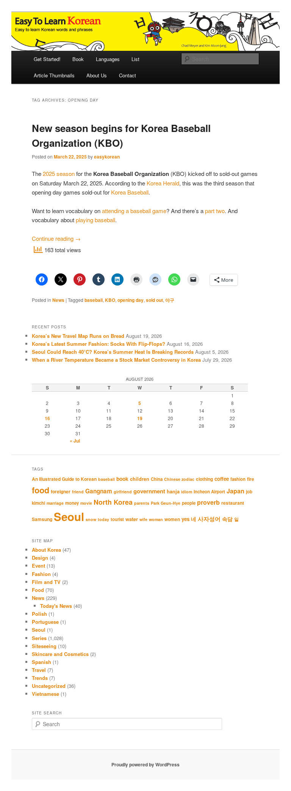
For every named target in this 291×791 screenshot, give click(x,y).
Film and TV (46, 581)
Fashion (41, 574)
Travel (39, 669)
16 (47, 418)
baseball (93, 300)
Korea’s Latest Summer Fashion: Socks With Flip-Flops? (98, 343)
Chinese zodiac (179, 479)
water (131, 519)
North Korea (113, 502)
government (149, 491)
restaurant (232, 502)
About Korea (46, 549)
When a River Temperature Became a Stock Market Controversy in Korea (116, 359)
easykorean (107, 156)
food (40, 490)
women (172, 519)
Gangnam (98, 491)
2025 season (59, 173)
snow (91, 519)
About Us (96, 75)
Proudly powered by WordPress (145, 764)
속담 (227, 519)
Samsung (42, 519)
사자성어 (209, 519)
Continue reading (56, 238)
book (122, 478)
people (189, 503)
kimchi (38, 503)
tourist (117, 519)
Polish (39, 613)
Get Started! (47, 59)
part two (215, 211)
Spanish (41, 661)
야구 (169, 300)
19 (139, 418)
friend (78, 491)
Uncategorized (49, 685)
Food (38, 589)
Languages (108, 59)
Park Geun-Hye (165, 503)
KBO (110, 300)
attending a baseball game (134, 211)
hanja (173, 491)
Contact (127, 75)
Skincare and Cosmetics (60, 654)
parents (141, 503)
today (103, 519)
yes (185, 519)
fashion (238, 479)
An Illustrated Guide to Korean (64, 479)
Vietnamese (45, 693)
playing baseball (95, 220)
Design (40, 557)
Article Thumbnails (54, 75)
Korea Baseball (130, 192)
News (58, 300)
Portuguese (45, 621)
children (139, 479)
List (135, 59)
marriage (55, 503)
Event (38, 565)
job (249, 491)
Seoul (69, 516)
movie (86, 503)
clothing (204, 479)
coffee (221, 478)
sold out (154, 300)
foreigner (60, 491)
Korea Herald (163, 183)
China (157, 479)
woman (156, 519)
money (72, 503)
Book (78, 59)
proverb (208, 502)
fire (250, 479)
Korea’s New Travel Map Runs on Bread (78, 335)
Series (39, 638)
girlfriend (123, 491)
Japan (235, 491)
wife (143, 519)
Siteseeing (44, 646)
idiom (186, 491)
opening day (130, 300)
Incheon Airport (209, 491)
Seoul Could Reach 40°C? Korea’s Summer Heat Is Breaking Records (113, 351)
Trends (40, 677)
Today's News (56, 605)
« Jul (75, 440)
